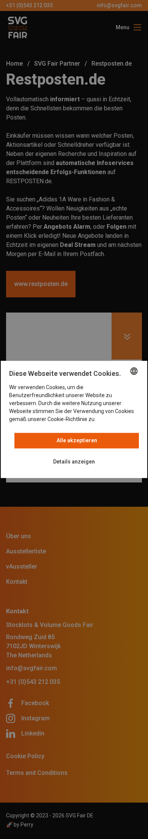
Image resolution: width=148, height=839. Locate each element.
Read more (110, 419)
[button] (74, 462)
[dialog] (74, 419)
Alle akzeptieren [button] (77, 441)
